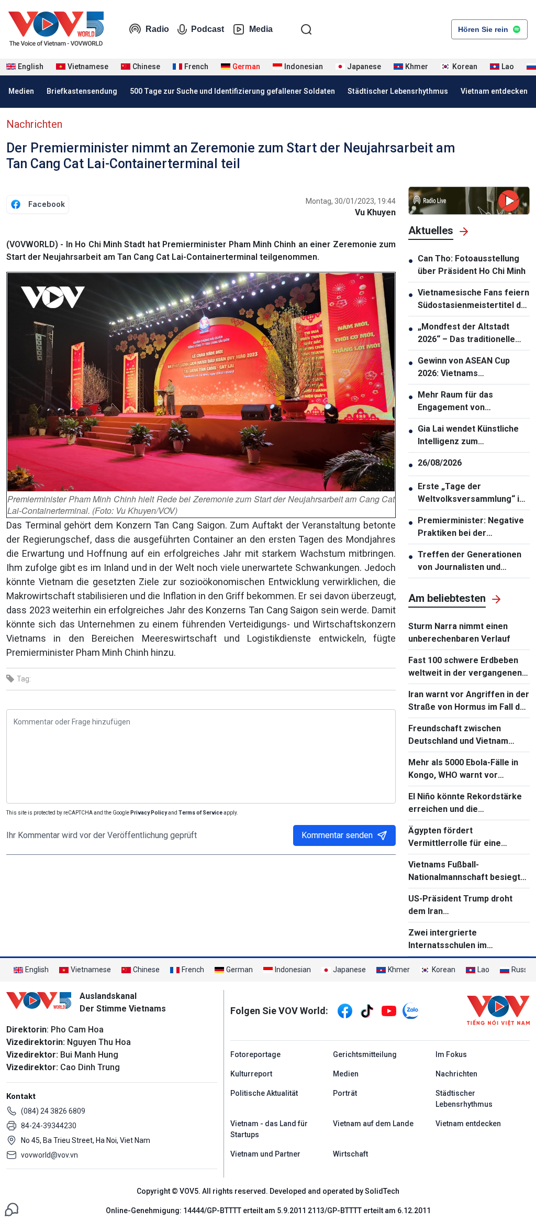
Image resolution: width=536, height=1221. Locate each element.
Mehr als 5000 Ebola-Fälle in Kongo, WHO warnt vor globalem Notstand (463, 769)
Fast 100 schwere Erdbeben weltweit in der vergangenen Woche (465, 667)
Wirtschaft (350, 1154)
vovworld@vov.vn (49, 1155)
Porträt (345, 1093)
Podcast (207, 29)
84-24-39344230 (48, 1125)
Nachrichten (34, 124)
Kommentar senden (337, 835)
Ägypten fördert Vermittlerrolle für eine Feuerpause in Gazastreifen (463, 838)
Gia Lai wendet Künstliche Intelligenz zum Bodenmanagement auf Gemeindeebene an (468, 436)
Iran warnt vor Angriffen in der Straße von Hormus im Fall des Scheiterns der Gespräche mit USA (469, 701)
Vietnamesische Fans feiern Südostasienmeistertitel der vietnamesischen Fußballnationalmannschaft (474, 300)
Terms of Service (200, 813)
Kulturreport (251, 1074)
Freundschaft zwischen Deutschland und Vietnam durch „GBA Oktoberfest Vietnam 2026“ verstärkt (458, 735)
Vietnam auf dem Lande (373, 1123)
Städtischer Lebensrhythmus (398, 91)
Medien (21, 91)
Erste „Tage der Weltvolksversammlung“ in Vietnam (471, 493)
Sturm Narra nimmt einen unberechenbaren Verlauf (459, 632)
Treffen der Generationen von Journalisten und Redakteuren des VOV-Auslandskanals (469, 561)
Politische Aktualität (264, 1093)
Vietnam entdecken (494, 91)
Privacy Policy (148, 813)
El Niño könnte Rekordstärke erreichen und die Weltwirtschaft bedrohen (465, 803)
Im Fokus (451, 1054)
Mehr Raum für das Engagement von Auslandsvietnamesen (462, 402)
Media (261, 29)
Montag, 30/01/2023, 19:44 (351, 201)
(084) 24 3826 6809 (53, 1111)
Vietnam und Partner (265, 1154)
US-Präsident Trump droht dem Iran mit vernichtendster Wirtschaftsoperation (469, 906)
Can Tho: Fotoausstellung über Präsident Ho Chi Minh (472, 265)
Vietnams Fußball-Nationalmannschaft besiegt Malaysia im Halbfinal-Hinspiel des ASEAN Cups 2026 (466, 872)
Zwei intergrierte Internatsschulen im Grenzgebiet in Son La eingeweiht (452, 940)
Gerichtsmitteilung (365, 1054)
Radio (157, 29)
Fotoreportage (255, 1054)
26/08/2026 (440, 463)
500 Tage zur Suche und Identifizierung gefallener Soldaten (232, 91)
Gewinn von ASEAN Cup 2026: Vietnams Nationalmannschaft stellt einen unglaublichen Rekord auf (472, 368)
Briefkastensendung (82, 91)
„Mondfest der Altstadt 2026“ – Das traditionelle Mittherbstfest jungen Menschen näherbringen (466, 334)
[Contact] (11, 1209)
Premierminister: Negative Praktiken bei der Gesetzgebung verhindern (471, 527)
